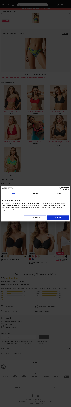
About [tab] (59, 193)
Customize (34, 217)
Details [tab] (35, 193)
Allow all (58, 217)
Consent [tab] (12, 193)
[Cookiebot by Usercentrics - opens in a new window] (61, 188)
